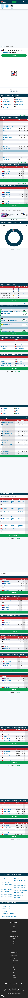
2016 (2, 892)
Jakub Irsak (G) (6, 201)
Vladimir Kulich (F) (7, 665)
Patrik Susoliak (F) (5, 501)
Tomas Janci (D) (7, 646)
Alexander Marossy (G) (8, 198)
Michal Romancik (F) (7, 583)
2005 (15, 888)
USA (14, 928)
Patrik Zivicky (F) (7, 169)
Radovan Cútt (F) (7, 609)
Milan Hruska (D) (7, 825)
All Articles (14, 219)
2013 (2, 898)
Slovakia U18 (13, 504)
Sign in (19, 1)
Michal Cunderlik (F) (20, 363)
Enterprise (14, 977)
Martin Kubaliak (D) (7, 809)
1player (17, 408)
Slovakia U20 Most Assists (6, 910)
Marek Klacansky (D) (5, 526)
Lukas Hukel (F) (19, 344)
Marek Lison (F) (6, 834)
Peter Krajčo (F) (7, 659)
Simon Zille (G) (6, 203)
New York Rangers (14, 957)
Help (14, 969)
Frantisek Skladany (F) (8, 760)
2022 (2, 886)
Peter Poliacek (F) (7, 807)
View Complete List (14, 535)
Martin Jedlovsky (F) (7, 661)
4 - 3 (24, 293)
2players (4, 413)
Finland (14, 929)
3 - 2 (24, 295)
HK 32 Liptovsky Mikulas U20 (8, 102)
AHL (14, 943)
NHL (14, 938)
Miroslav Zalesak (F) (7, 685)
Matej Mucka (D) (7, 639)
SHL (14, 941)
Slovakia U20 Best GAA (5, 905)
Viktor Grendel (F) (7, 622)
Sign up (14, 1)
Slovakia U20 (6, 52)
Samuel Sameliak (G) (21, 365)
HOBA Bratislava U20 (20, 101)
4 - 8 (24, 297)
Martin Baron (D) (7, 829)
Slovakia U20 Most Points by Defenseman (9, 916)
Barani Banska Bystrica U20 (8, 98)
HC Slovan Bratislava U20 (7, 101)
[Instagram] (14, 989)
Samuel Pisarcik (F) (5, 532)
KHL (14, 940)
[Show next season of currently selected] (27, 112)
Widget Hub (14, 966)
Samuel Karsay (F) (7, 330)
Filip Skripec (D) (5, 521)
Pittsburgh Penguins (14, 958)
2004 (15, 890)
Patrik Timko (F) (20, 361)
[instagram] (17, 91)
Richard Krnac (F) (6, 313)
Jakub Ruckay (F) (7, 832)
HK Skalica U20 (5, 146)
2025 (2, 879)
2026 (2, 877)
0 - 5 (24, 291)
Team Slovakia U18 (19, 104)
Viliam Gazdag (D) (5, 515)
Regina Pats (12, 331)
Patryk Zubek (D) (7, 177)
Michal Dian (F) (6, 585)
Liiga (14, 945)
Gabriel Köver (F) (7, 755)
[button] (14, 55)
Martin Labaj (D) (7, 663)
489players (5, 408)
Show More (14, 180)
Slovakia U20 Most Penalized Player (7, 913)
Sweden (14, 924)
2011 (15, 878)
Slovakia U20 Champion (5, 908)
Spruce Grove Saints (17, 315)
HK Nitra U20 (5, 106)
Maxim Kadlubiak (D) (21, 359)
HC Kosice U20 (5, 99)
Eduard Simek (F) (7, 740)
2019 (2, 887)
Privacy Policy (14, 970)
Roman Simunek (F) (7, 581)
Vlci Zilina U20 (18, 106)
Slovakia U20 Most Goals (5, 911)
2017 (2, 891)
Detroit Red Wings (14, 953)
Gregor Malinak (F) (7, 175)
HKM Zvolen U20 (19, 99)
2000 (15, 897)
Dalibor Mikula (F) (7, 813)
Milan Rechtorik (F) (7, 629)
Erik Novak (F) (6, 590)
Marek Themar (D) (7, 827)
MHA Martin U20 (19, 102)
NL (14, 946)
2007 (15, 885)
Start (2, 46)
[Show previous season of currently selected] (1, 112)
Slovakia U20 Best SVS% (5, 906)
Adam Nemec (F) (7, 173)
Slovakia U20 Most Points (5, 914)
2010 (15, 880)
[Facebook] (5, 989)
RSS (14, 975)
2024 (2, 882)
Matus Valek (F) (5, 504)
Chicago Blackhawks (14, 952)
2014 (2, 896)
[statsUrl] (14, 91)
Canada (14, 926)
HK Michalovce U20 (6, 144)
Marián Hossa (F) (7, 738)
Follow (14, 55)
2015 (2, 894)
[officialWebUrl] (11, 91)
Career (14, 979)
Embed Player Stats (22, 162)
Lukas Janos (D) (7, 648)
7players (4, 410)
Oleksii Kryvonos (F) (7, 324)
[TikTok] (22, 989)
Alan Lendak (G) (7, 192)
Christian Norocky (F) (5, 519)
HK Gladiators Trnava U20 (7, 141)
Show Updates (14, 58)
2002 (15, 894)
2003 (15, 892)
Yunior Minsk (13, 528)
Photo (14, 972)
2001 (15, 895)
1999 (15, 899)
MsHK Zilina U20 (20, 895)
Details (24, 310)
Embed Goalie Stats (22, 183)
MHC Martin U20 (20, 892)
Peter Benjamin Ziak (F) (8, 310)
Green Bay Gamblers (13, 320)
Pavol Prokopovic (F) (20, 348)
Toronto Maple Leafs (14, 960)
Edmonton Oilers (14, 955)
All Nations (14, 932)
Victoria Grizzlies (16, 311)
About (14, 967)
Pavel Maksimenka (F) (5, 529)
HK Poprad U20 (5, 107)
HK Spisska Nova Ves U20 (20, 98)
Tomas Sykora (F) (7, 603)
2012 (15, 877)
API (14, 974)
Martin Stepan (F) (7, 605)
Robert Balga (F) (7, 588)
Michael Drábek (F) (7, 687)
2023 (2, 884)
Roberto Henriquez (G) (8, 190)
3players (4, 411)
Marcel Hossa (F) (7, 804)
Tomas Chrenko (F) (7, 171)
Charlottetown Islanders (12, 325)
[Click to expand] (27, 117)
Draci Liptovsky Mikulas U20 (8, 137)
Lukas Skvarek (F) (7, 678)
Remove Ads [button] (18, 10)
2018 (2, 889)
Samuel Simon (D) (19, 346)
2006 (15, 887)
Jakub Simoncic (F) (5, 511)
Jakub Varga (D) (7, 641)
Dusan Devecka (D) (7, 644)
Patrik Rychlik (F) (5, 508)
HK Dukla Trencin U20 (7, 104)
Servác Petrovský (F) (7, 680)
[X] (9, 989)
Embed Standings (22, 115)
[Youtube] (18, 989)
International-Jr (21, 501)
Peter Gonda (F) (19, 341)
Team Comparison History (14, 456)
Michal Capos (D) (7, 682)
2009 (15, 882)
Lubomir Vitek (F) (7, 667)
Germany (14, 931)
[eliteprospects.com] (3, 2)
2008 (15, 883)
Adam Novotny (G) (7, 319)
